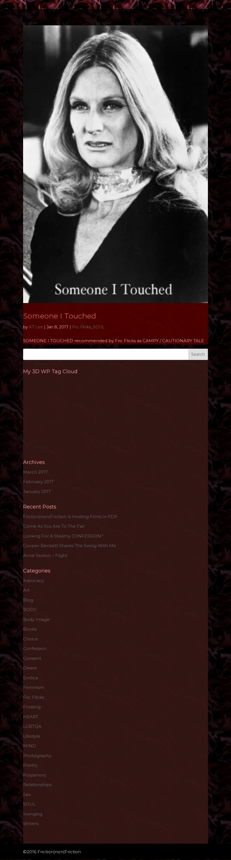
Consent (32, 658)
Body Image (36, 619)
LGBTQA (32, 726)
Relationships (37, 784)
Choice (30, 639)
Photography (37, 755)
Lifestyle (31, 736)
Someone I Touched (59, 315)
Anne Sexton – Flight (45, 555)
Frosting (32, 706)
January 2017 (37, 491)
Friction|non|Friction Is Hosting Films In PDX (70, 516)
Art (26, 590)
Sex (27, 794)
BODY (29, 609)
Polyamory (34, 775)
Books (30, 629)
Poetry (30, 765)
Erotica (30, 677)
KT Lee (36, 327)
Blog (28, 600)
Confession (34, 648)
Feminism (33, 687)
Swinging (32, 814)
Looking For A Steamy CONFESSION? (63, 536)
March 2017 (35, 472)
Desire (30, 668)
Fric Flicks (81, 327)
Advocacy (33, 580)
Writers (30, 823)
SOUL (99, 327)
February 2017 (38, 481)
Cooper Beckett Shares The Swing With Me (69, 545)
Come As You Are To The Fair (54, 526)
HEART (30, 716)
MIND (29, 745)
